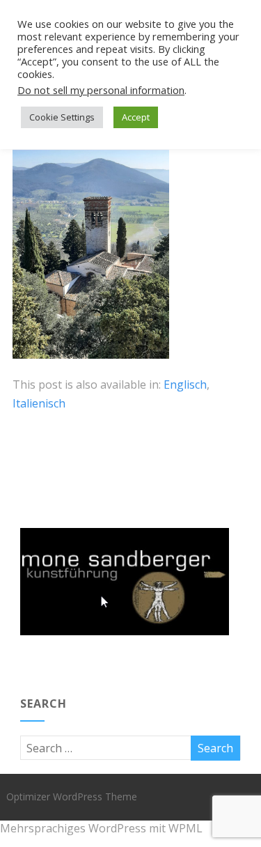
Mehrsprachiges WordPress (73, 828)
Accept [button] (136, 117)
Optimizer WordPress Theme (71, 796)
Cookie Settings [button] (62, 117)
